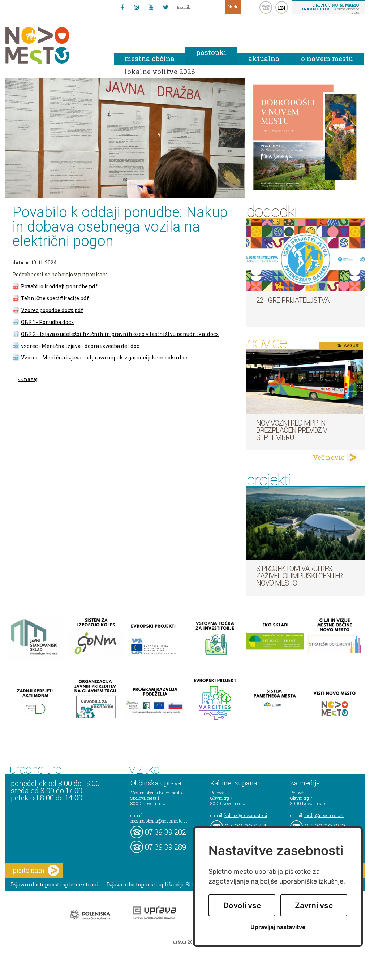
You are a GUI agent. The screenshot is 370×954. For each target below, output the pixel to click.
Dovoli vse (242, 905)
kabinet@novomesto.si (245, 815)
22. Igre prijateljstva (292, 300)
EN (282, 7)
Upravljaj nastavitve (278, 927)
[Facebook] (122, 7)
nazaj (31, 379)
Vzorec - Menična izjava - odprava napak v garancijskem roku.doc (104, 357)
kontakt (265, 7)
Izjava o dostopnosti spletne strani (55, 884)
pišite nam (28, 870)
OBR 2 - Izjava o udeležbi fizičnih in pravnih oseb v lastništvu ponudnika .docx (120, 334)
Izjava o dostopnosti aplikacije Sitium (155, 884)
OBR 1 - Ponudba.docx (47, 322)
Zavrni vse (314, 905)
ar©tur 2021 (185, 942)
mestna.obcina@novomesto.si (158, 821)
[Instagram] (136, 7)
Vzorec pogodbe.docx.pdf (52, 310)
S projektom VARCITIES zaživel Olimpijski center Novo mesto (299, 575)
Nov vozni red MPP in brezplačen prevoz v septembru (291, 430)
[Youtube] (151, 7)
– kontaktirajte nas (329, 8)
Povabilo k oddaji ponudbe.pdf (59, 286)
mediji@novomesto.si (324, 815)
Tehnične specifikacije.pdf (55, 298)
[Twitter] (165, 7)
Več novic (329, 457)
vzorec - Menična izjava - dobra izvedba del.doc (80, 345)
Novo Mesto (54, 45)
